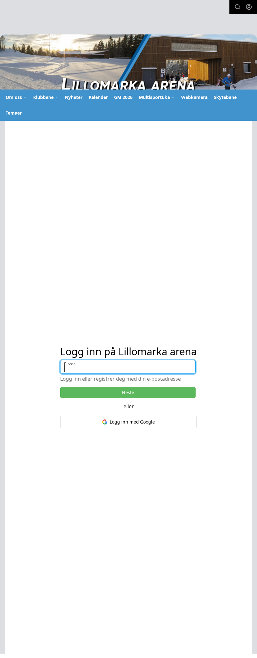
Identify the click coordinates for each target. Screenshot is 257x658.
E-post (69, 364)
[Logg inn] (248, 7)
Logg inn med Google (132, 422)
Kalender (98, 97)
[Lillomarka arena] (128, 64)
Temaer (14, 113)
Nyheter (73, 97)
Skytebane (225, 97)
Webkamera (194, 97)
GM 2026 (123, 97)
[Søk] (237, 7)
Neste (128, 392)
